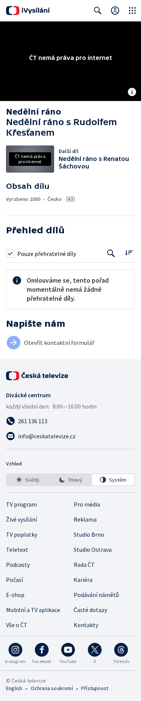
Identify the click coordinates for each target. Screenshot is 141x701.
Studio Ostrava (93, 549)
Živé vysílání (21, 519)
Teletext (17, 549)
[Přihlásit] (115, 10)
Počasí (14, 579)
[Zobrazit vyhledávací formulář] (97, 10)
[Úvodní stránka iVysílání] (28, 10)
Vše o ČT (16, 625)
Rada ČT (84, 564)
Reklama (85, 519)
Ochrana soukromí (52, 688)
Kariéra (83, 579)
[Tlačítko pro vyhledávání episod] (111, 253)
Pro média (87, 504)
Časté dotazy (90, 610)
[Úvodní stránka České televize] (37, 375)
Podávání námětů (96, 594)
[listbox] (70, 479)
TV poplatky (21, 534)
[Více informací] (131, 92)
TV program (21, 504)
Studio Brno (89, 534)
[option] (28, 479)
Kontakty (86, 625)
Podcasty (18, 564)
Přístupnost (94, 688)
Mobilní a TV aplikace (33, 610)
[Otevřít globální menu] (132, 10)
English (14, 688)
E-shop (15, 594)
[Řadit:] (129, 252)
